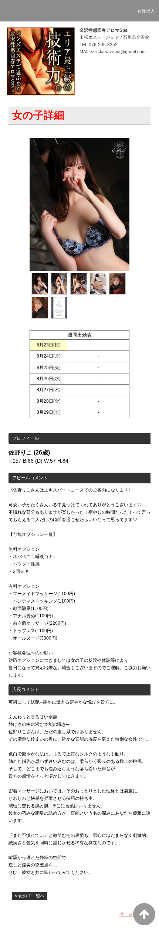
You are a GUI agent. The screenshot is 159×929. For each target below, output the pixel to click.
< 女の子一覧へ (29, 896)
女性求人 (146, 11)
